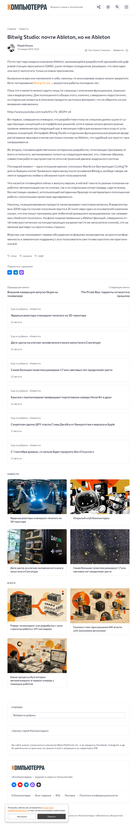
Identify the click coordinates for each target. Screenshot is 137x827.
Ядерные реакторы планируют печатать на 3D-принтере (48, 315)
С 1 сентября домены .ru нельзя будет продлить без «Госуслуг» (52, 451)
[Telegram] (26, 784)
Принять (52, 816)
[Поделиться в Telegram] (15, 272)
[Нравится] (127, 50)
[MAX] (32, 784)
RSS (58, 795)
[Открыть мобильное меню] (126, 7)
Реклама (70, 795)
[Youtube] (20, 784)
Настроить (22, 816)
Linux (14, 255)
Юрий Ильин (25, 45)
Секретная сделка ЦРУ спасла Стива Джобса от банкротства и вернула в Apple (63, 424)
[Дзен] (38, 784)
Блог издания (43, 795)
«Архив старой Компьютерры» (30, 730)
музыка (27, 255)
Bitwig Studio (42, 83)
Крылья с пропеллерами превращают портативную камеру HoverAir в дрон (61, 397)
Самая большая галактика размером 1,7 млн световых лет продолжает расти (61, 370)
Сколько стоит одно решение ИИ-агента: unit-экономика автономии (97, 628)
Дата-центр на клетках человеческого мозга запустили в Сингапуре (56, 342)
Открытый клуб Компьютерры (91, 518)
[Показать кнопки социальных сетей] (99, 7)
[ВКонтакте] (14, 784)
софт (41, 255)
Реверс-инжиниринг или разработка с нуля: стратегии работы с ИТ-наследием (36, 627)
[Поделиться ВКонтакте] (9, 272)
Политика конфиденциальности (99, 795)
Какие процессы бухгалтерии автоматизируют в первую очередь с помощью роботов (32, 680)
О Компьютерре (21, 795)
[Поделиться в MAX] (21, 272)
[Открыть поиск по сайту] (117, 7)
